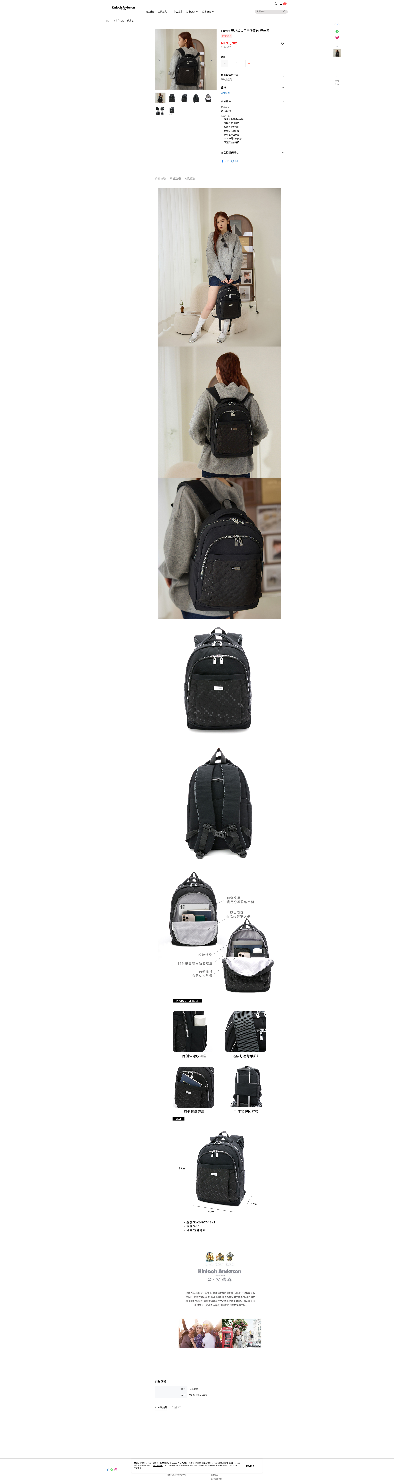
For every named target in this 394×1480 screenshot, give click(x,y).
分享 (226, 161)
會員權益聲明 (216, 1479)
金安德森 (225, 93)
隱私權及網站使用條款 (176, 1475)
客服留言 (214, 1475)
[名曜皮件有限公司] (123, 8)
